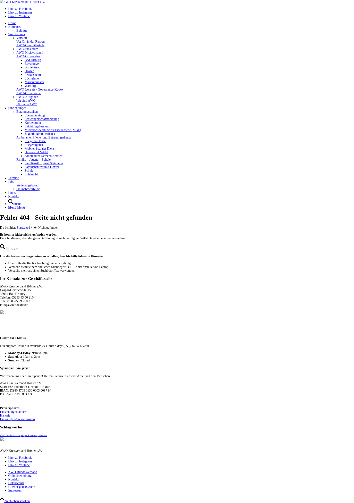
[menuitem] (181, 23)
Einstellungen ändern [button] (13, 411)
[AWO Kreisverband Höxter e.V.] (22, 1)
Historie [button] (5, 415)
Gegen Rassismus (29, 435)
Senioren (42, 435)
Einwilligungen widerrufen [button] (17, 419)
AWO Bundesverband (10, 435)
